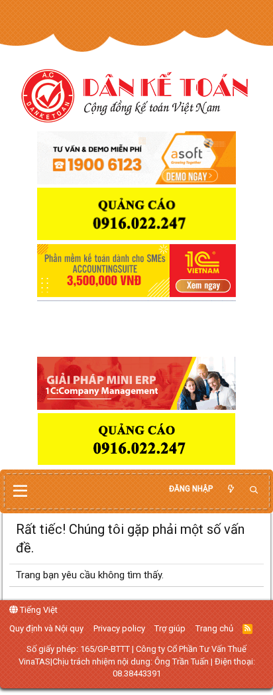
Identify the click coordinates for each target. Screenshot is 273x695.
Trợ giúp (170, 628)
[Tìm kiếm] (254, 490)
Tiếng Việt (38, 610)
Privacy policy (119, 628)
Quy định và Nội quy (46, 628)
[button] (20, 491)
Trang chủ (214, 628)
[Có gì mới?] (230, 489)
